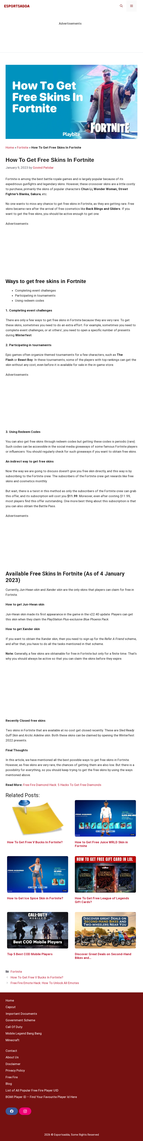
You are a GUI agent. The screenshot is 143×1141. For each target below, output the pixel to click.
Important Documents (21, 1014)
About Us (12, 1057)
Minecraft (12, 1040)
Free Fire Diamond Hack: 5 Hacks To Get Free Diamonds (62, 785)
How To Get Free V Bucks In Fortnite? (37, 977)
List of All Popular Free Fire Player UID (32, 1090)
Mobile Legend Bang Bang (24, 1033)
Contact (11, 1051)
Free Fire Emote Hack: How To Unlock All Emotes (45, 983)
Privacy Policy (15, 1070)
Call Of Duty (14, 1027)
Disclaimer (13, 1064)
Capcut (11, 1007)
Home (10, 147)
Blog (9, 1084)
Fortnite (22, 147)
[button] (121, 6)
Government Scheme (20, 1020)
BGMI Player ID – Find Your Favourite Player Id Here (41, 1097)
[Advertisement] (71, 692)
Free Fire (12, 1077)
